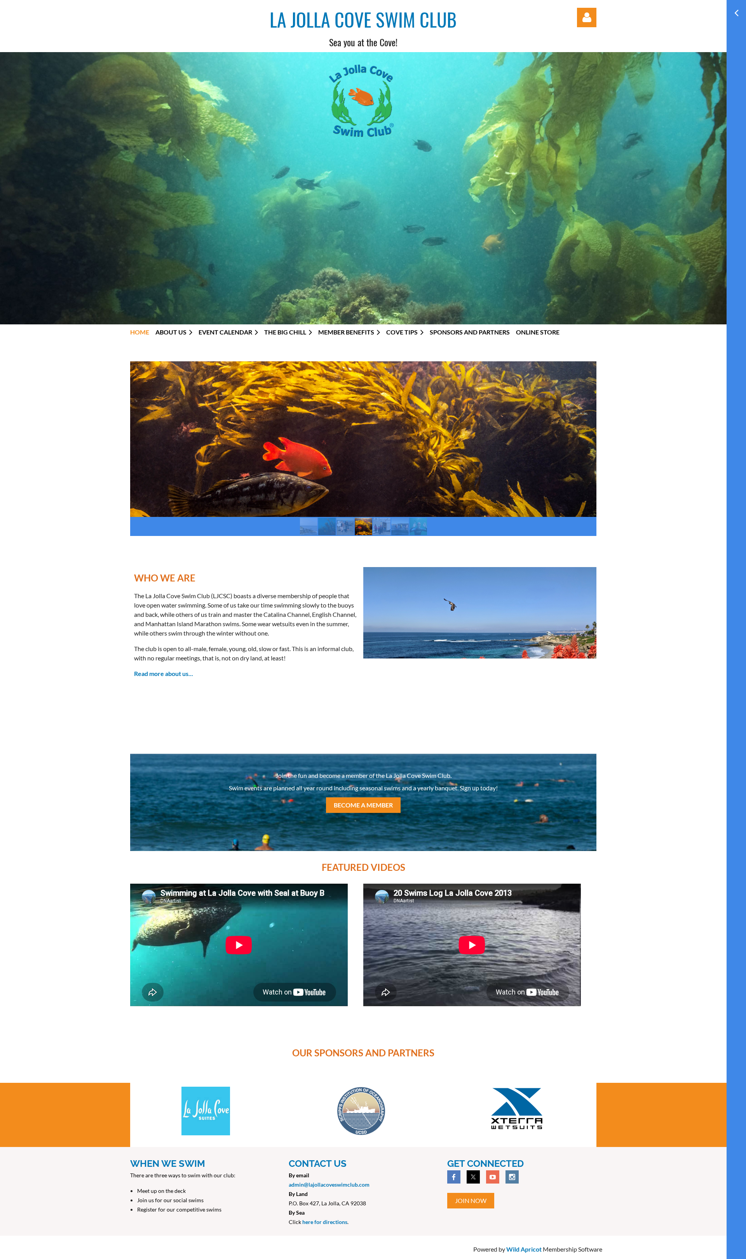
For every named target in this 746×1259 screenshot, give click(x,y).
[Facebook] (453, 1177)
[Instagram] (512, 1177)
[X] (473, 1177)
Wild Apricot (524, 1249)
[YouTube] (492, 1177)
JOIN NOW (470, 1200)
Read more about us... (163, 673)
